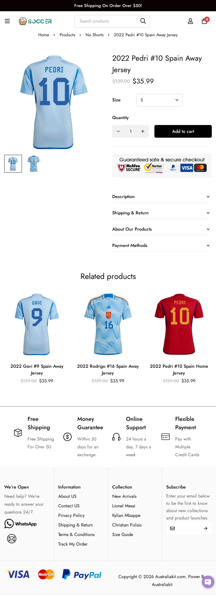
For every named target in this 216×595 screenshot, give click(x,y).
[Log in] (190, 21)
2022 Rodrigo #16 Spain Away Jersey (108, 369)
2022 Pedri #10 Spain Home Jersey (179, 369)
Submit (205, 528)
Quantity (120, 117)
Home (43, 35)
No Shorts (95, 35)
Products (67, 35)
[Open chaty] (208, 582)
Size (116, 100)
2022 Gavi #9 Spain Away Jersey (37, 369)
